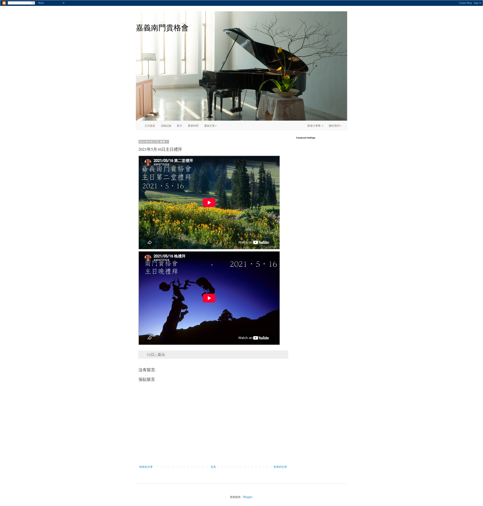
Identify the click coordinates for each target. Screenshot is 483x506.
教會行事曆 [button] (314, 125)
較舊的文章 (280, 466)
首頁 (213, 466)
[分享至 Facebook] (160, 354)
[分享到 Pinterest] (163, 354)
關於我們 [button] (334, 125)
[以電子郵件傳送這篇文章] (149, 354)
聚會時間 (193, 125)
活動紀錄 (166, 125)
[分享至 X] (156, 354)
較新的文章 (146, 466)
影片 (179, 125)
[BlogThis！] (152, 354)
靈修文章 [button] (209, 125)
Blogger (247, 497)
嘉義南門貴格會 (162, 28)
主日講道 (150, 125)
